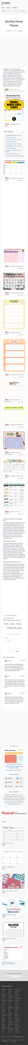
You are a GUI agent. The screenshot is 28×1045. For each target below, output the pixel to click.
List (9, 1011)
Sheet (3, 1024)
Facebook (10, 804)
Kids (9, 1009)
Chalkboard (18, 998)
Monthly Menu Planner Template (14, 146)
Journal (3, 1009)
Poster (10, 1021)
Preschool (17, 1021)
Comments (19, 30)
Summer (4, 1026)
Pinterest (21, 802)
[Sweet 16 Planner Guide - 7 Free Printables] (13, 873)
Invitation (17, 1008)
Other (9, 1017)
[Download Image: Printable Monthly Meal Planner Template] (22, 295)
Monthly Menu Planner (11, 141)
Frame (16, 1006)
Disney (3, 1004)
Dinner (12, 624)
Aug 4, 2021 (22, 693)
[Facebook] (8, 629)
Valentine (10, 1028)
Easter (16, 1004)
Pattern (10, 989)
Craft (3, 1002)
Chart (3, 1032)
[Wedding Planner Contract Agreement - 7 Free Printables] (13, 945)
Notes (9, 1015)
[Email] (10, 629)
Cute (9, 1002)
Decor (16, 1002)
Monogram (4, 1015)
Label (16, 1009)
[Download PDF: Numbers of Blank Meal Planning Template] (19, 455)
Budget (10, 998)
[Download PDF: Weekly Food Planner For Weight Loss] (19, 514)
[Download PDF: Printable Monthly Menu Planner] (19, 335)
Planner (19, 624)
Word (3, 998)
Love (3, 1013)
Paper (3, 1019)
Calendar (4, 989)
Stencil (10, 1024)
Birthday (17, 995)
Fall (3, 1006)
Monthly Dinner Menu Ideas (12, 153)
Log (16, 1011)
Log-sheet (17, 1032)
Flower (10, 1006)
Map (9, 1032)
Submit (17, 651)
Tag (9, 1026)
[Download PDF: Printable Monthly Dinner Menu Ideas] (19, 478)
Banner (16, 993)
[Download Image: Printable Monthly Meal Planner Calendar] (22, 181)
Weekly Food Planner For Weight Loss (15, 156)
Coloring (17, 1000)
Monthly (11, 69)
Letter (3, 7)
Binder (10, 995)
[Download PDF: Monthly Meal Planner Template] (19, 377)
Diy (9, 1004)
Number (8, 7)
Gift (3, 1008)
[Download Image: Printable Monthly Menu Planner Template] (22, 402)
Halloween (11, 1008)
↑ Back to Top (13, 1041)
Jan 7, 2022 (22, 660)
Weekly (17, 1030)
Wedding (10, 1030)
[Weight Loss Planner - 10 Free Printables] (13, 897)
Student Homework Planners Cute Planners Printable (14, 767)
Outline (16, 1017)
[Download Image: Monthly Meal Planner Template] (22, 377)
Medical (10, 1013)
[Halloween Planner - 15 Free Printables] (13, 921)
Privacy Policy (21, 1040)
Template (14, 7)
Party (9, 1019)
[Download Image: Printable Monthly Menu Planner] (22, 335)
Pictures (17, 1019)
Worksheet (17, 989)
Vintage (17, 1028)
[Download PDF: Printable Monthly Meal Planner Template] (19, 295)
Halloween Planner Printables (14, 770)
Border (16, 996)
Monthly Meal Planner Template (13, 139)
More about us (8, 802)
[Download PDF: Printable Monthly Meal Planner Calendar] (19, 181)
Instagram (17, 804)
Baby (9, 993)
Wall (3, 1030)
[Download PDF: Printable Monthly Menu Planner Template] (19, 402)
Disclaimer (5, 1041)
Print (3, 1022)
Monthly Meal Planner (11, 137)
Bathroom (4, 995)
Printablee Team (10, 618)
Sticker (16, 1024)
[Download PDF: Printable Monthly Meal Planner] (19, 269)
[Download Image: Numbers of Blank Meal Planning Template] (22, 455)
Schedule (10, 1022)
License (14, 1040)
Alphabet (17, 991)
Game (9, 991)
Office (3, 1017)
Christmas (4, 1000)
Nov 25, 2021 (22, 676)
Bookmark (10, 996)
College (10, 1000)
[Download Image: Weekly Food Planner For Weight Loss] (22, 514)
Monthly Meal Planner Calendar (13, 135)
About (3, 1040)
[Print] (13, 629)
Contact (8, 1040)
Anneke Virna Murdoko (12, 615)
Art (2, 993)
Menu (16, 1013)
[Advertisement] (14, 51)
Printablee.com (7, 1036)
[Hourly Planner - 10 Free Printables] (13, 826)
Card (3, 991)
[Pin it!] (7, 124)
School (16, 1022)
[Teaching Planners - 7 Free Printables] (13, 850)
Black (3, 996)
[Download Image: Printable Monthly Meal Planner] (22, 269)
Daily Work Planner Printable (14, 764)
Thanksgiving (5, 1028)
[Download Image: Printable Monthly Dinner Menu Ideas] (22, 478)
